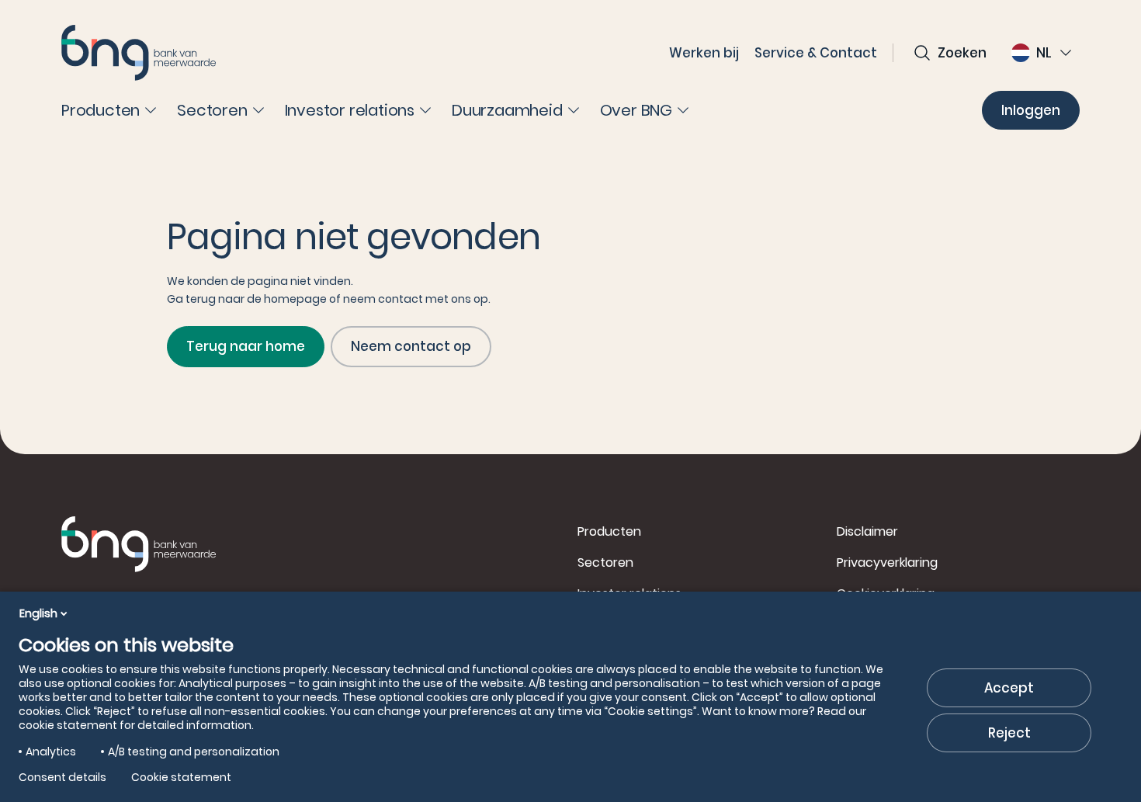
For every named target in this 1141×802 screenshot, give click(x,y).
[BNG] (139, 53)
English (38, 613)
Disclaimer (867, 531)
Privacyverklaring (887, 562)
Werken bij (704, 52)
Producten (609, 531)
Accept (1009, 688)
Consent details (62, 777)
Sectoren (605, 562)
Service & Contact (815, 52)
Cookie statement (181, 777)
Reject (1009, 733)
